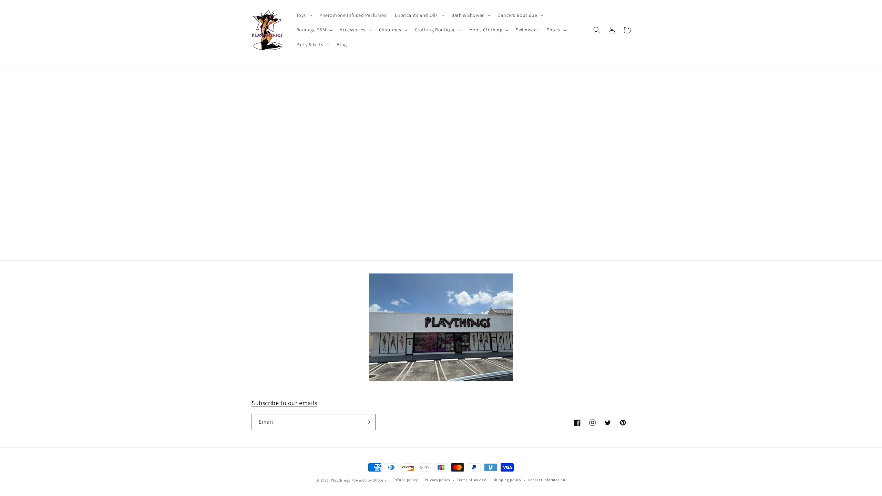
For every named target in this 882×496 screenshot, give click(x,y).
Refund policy (405, 479)
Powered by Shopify (369, 480)
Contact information (546, 479)
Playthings (340, 480)
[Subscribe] (367, 422)
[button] (303, 15)
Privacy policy (437, 479)
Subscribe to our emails (284, 403)
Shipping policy (507, 479)
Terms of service (471, 479)
